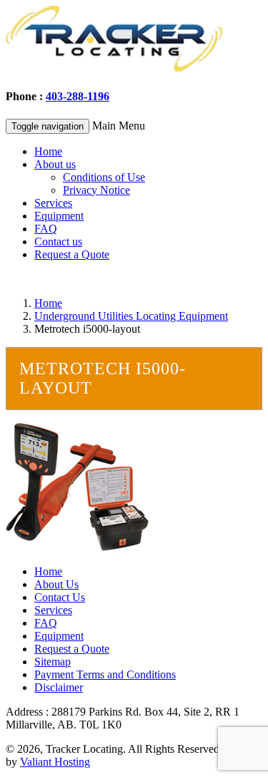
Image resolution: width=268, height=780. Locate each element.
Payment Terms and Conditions (105, 674)
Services (53, 203)
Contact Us (59, 597)
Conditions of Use (104, 177)
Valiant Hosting (55, 762)
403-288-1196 (77, 96)
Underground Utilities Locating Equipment (131, 316)
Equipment (59, 216)
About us (55, 164)
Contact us (58, 241)
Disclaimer (58, 687)
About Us (56, 584)
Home (48, 151)
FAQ (45, 229)
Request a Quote (71, 254)
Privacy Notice (96, 190)
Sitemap (52, 661)
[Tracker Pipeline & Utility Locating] (114, 68)
